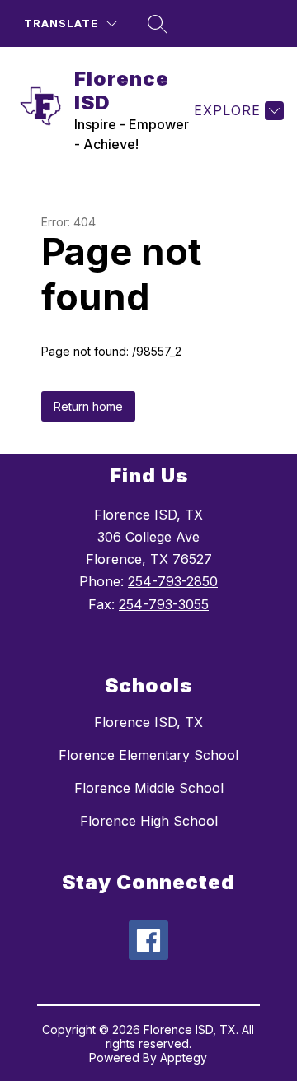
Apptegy (183, 1058)
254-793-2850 (173, 581)
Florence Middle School (149, 788)
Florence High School (149, 821)
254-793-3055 (164, 604)
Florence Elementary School (148, 755)
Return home (88, 406)
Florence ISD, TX (148, 722)
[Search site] (157, 24)
